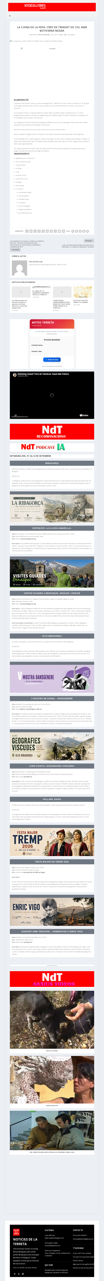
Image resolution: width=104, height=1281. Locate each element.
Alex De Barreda (44, 35)
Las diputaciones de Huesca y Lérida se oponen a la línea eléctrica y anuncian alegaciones (19, 304)
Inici (61, 35)
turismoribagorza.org (28, 539)
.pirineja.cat (28, 942)
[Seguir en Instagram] (22, 1274)
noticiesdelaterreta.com (19, 416)
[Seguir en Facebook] (14, 1274)
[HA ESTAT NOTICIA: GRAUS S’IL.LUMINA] (83, 292)
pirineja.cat (28, 777)
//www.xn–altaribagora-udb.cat (30, 709)
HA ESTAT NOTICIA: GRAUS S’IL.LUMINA (81, 301)
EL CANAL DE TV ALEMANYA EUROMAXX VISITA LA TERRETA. (40, 293)
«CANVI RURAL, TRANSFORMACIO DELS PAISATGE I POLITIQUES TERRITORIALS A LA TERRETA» (61, 304)
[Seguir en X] (18, 1274)
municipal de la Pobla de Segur (34, 872)
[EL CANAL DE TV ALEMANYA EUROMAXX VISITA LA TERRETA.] (41, 287)
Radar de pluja (52, 360)
